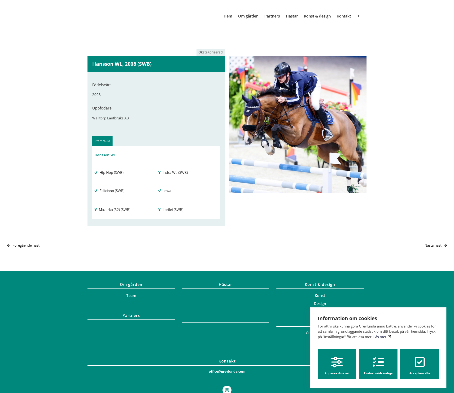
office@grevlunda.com (227, 371)
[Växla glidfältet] (359, 16)
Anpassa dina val (336, 373)
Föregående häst (26, 245)
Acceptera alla (419, 373)
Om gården (131, 284)
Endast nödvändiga (378, 373)
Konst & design (320, 284)
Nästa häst (432, 245)
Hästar (225, 284)
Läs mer (380, 336)
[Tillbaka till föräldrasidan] (225, 321)
